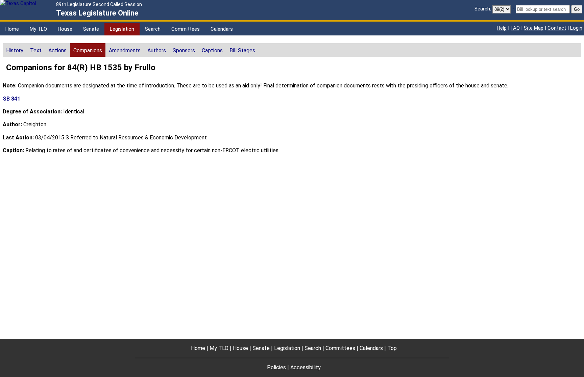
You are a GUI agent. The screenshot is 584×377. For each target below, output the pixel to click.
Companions (87, 50)
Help (502, 28)
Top (392, 348)
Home (12, 29)
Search (153, 29)
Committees (185, 29)
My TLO (38, 29)
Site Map (533, 28)
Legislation (122, 29)
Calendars (222, 29)
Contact (557, 28)
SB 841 (11, 99)
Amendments (125, 50)
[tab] (15, 50)
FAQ (515, 28)
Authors (156, 50)
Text (36, 50)
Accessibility (305, 367)
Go (577, 9)
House (65, 29)
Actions (57, 50)
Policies (276, 367)
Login (576, 28)
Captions (212, 50)
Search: (482, 9)
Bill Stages (242, 50)
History (14, 50)
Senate (91, 29)
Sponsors (184, 50)
